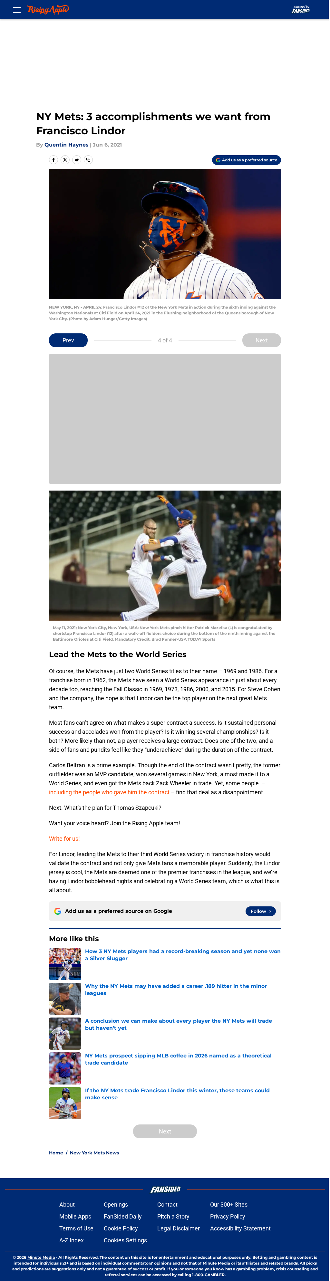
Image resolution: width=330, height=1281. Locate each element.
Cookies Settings (125, 1240)
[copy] (88, 159)
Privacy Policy (227, 1216)
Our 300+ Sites (229, 1204)
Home (56, 1153)
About (67, 1204)
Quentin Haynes (66, 145)
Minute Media (41, 1257)
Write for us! (64, 838)
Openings (116, 1204)
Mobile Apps (75, 1216)
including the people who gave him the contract (109, 792)
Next (262, 340)
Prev (68, 340)
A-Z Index (71, 1240)
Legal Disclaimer (178, 1228)
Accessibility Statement (240, 1228)
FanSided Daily (123, 1216)
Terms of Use (76, 1228)
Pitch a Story (173, 1216)
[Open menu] (17, 10)
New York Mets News (94, 1153)
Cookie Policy (121, 1228)
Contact (167, 1204)
